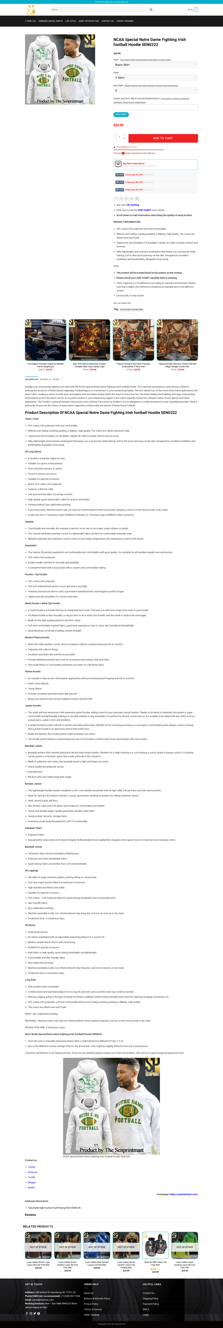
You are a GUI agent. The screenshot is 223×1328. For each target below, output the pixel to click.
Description (31, 379)
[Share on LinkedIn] (137, 198)
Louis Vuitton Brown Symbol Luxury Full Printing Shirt (126, 1265)
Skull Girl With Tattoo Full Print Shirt (155, 1263)
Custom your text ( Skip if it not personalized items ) (136, 98)
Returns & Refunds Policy (97, 1298)
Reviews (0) (45, 379)
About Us (88, 1293)
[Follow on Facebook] (27, 1313)
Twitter (31, 1167)
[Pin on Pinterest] (131, 198)
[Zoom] (29, 101)
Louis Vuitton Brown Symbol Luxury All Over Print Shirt (67, 1265)
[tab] (31, 379)
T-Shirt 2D (30, 21)
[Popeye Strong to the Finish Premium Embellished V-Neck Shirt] (133, 340)
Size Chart (118, 85)
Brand (56, 379)
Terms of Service (93, 1309)
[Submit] (151, 9)
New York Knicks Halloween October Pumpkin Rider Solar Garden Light (89, 365)
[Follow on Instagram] (31, 1313)
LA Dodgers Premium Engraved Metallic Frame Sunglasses (45, 365)
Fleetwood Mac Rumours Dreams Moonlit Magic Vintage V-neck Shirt (177, 365)
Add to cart (163, 138)
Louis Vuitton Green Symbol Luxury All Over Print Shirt (184, 1265)
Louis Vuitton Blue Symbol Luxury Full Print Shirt (97, 1263)
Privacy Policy (91, 1304)
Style (116, 72)
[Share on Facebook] (116, 198)
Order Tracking (125, 21)
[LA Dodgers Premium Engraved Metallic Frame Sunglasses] (45, 340)
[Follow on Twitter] (34, 1313)
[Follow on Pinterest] (38, 1313)
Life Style (71, 21)
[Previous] (25, 347)
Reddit (31, 1187)
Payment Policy (151, 1304)
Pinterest (32, 1172)
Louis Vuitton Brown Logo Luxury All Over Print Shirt (38, 1263)
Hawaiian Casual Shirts (51, 21)
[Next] (198, 347)
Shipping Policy (150, 1298)
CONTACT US (108, 21)
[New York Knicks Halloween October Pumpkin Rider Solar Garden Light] (89, 340)
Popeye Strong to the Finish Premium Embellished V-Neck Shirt (133, 365)
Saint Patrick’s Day (89, 21)
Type (116, 59)
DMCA (146, 1309)
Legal (146, 1315)
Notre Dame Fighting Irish (132, 310)
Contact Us (148, 1293)
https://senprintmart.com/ (184, 1194)
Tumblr (31, 1177)
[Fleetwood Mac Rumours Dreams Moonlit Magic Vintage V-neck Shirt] (177, 340)
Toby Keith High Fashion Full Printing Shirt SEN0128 (54, 1208)
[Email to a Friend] (126, 198)
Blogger (32, 1182)
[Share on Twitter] (121, 198)
